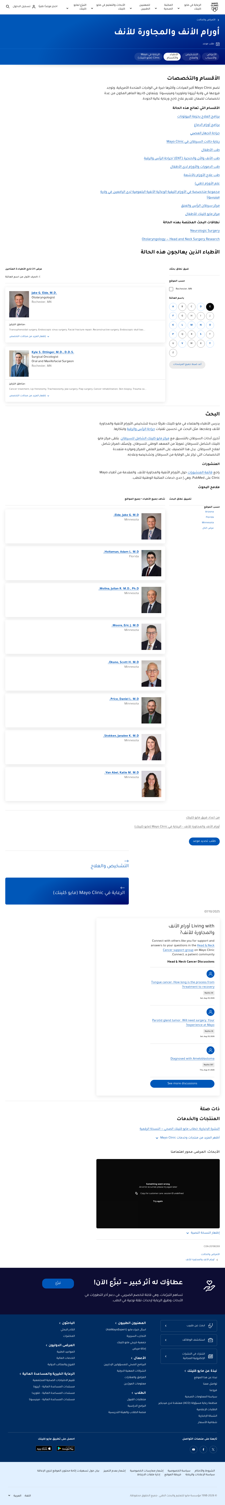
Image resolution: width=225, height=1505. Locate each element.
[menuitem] (210, 56)
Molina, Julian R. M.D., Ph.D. (118, 589)
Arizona (209, 512)
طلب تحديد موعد (204, 841)
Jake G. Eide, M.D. (44, 293)
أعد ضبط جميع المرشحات (187, 364)
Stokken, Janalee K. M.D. (121, 736)
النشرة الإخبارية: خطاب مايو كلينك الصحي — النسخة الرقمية (180, 1129)
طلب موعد (208, 44)
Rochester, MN (184, 289)
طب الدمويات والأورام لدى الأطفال (195, 167)
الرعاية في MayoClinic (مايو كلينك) (149, 56)
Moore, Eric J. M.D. (125, 625)
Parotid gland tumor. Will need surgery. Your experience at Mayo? (183, 1023)
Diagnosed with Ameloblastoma (192, 1059)
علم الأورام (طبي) (207, 184)
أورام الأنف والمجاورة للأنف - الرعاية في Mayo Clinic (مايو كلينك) (177, 826)
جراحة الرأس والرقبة (141, 429)
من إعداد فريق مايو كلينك (203, 817)
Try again (158, 1201)
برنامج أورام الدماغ (207, 125)
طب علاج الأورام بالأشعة (202, 175)
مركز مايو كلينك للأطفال (202, 214)
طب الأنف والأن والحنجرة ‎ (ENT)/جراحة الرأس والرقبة (182, 159)
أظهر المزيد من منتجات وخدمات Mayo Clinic (190, 1138)
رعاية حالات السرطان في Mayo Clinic (193, 142)
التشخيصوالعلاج (191, 56)
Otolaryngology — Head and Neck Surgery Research (181, 239)
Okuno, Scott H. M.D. (123, 662)
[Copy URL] (136, 1193)
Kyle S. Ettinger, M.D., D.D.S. (53, 352)
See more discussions (182, 1083)
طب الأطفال (210, 150)
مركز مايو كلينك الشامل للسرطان (145, 439)
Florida (210, 517)
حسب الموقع (177, 281)
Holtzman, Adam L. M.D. (121, 552)
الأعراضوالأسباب (210, 56)
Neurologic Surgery (205, 231)
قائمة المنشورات (200, 473)
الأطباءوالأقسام (172, 56)
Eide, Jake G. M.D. (126, 515)
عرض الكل (208, 528)
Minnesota (208, 523)
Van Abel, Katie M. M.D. (121, 773)
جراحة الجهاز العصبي (205, 133)
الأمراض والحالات (206, 20)
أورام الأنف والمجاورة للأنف (167, 33)
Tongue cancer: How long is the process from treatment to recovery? (182, 985)
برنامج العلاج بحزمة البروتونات (198, 117)
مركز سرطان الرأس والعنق (200, 206)
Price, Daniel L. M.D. (124, 699)
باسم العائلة (176, 298)
